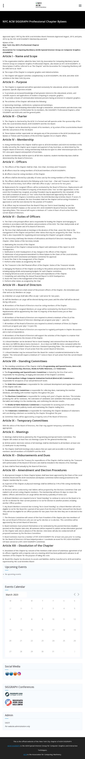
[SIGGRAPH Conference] (42, 694)
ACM (25, 754)
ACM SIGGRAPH (14, 746)
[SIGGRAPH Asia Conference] (42, 702)
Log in (7, 722)
